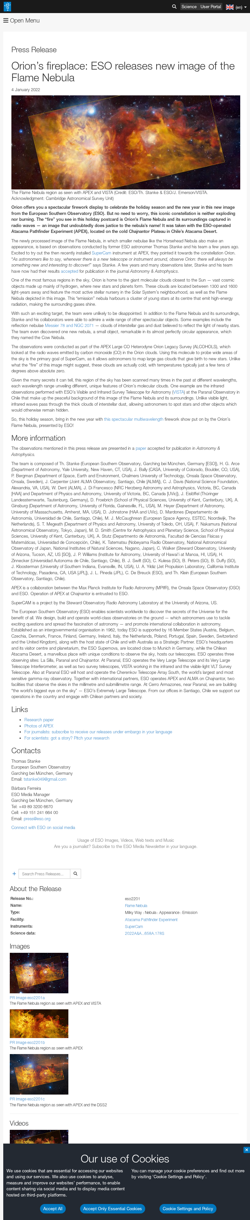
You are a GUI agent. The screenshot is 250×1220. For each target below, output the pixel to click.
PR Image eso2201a (27, 997)
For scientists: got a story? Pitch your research (66, 737)
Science (189, 6)
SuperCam (101, 252)
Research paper (39, 719)
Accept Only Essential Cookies (112, 1208)
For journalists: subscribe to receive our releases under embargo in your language (98, 731)
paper (141, 448)
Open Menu (24, 20)
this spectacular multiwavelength (133, 419)
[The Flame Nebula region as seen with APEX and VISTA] (125, 142)
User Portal (211, 6)
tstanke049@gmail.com (45, 779)
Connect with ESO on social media (43, 827)
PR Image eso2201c (27, 1099)
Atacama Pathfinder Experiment (151, 919)
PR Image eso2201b (27, 1042)
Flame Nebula (136, 905)
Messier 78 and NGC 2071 (69, 325)
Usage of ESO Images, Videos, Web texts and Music (125, 840)
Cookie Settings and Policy (188, 1208)
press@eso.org (37, 818)
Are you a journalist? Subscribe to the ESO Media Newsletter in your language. (126, 846)
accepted (69, 271)
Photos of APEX (38, 725)
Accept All (52, 1208)
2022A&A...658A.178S (144, 933)
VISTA (178, 392)
